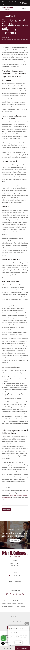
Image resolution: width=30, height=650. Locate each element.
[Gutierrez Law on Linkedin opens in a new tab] (16, 2)
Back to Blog (6, 509)
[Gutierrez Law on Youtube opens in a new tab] (12, 2)
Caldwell (9, 603)
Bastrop (10, 601)
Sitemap (24, 621)
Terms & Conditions (8, 621)
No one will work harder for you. (15, 534)
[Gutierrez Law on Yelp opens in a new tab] (3, 4)
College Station (20, 603)
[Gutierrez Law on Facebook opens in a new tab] (6, 2)
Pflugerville (9, 609)
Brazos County (20, 601)
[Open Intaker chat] (11, 645)
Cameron (14, 603)
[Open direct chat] (25, 623)
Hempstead (10, 606)
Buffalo (14, 601)
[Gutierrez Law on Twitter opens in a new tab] (9, 2)
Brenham (4, 603)
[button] (3, 643)
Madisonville (22, 606)
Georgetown (4, 606)
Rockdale (15, 609)
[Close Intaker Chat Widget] (28, 623)
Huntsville (16, 606)
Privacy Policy (17, 621)
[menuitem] (3, 2)
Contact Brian (15, 541)
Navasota (4, 609)
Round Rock (20, 609)
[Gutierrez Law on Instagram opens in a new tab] (3, 2)
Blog (7, 37)
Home (3, 37)
